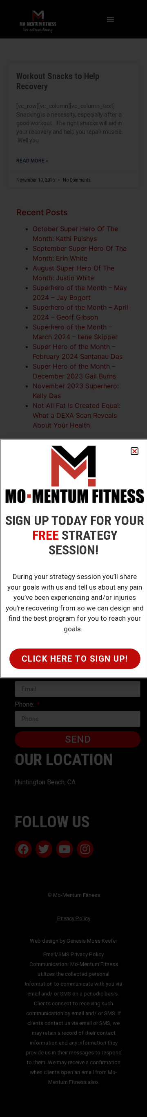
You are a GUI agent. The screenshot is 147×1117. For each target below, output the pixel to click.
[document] (73, 558)
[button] (134, 451)
